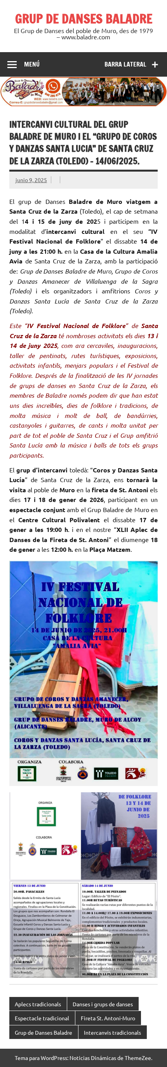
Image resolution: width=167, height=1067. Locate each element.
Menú (32, 64)
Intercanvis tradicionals (112, 1032)
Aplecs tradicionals (38, 1003)
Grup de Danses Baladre (43, 1032)
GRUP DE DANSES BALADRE (83, 19)
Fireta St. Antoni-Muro (108, 1017)
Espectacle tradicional (42, 1017)
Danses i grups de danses (103, 1003)
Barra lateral (125, 64)
